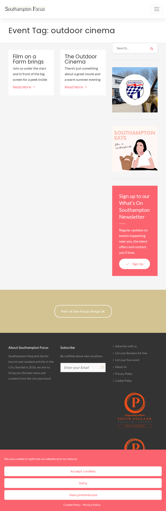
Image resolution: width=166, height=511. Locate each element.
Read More (22, 87)
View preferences (83, 495)
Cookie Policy (72, 505)
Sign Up (137, 264)
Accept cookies (83, 471)
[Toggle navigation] (157, 9)
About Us (121, 367)
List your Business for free (131, 353)
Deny (83, 483)
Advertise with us (126, 346)
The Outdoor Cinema (81, 59)
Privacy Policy (92, 505)
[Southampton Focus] (24, 9)
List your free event (127, 360)
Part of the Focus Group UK (83, 311)
